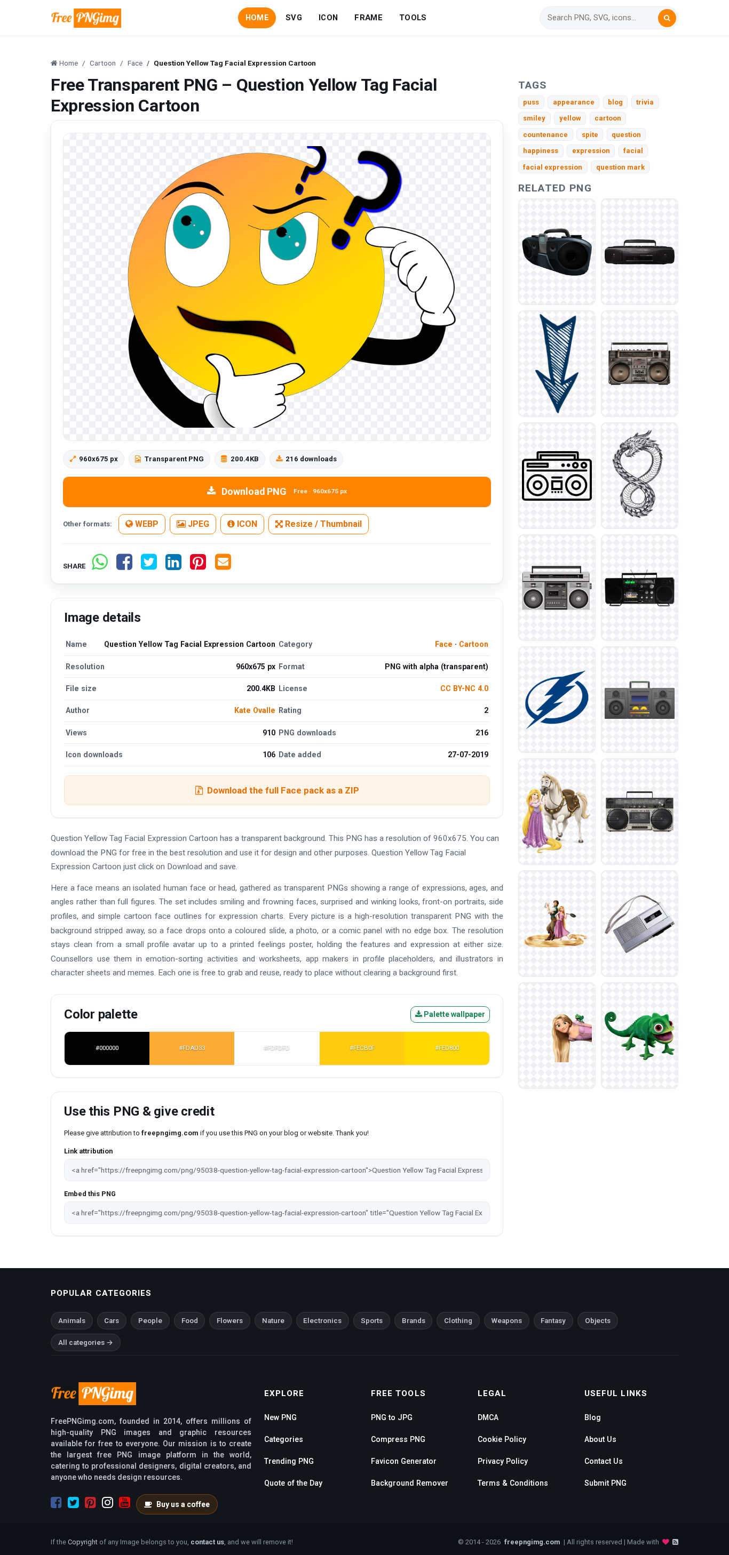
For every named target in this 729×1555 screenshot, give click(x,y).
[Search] (667, 18)
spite (590, 135)
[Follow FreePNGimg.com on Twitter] (73, 1502)
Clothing (458, 1321)
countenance (545, 135)
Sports (372, 1321)
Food (189, 1321)
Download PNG (284, 491)
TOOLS (412, 17)
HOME (257, 17)
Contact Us (603, 1461)
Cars (111, 1321)
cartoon (608, 118)
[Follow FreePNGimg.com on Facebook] (56, 1502)
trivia (645, 102)
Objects (598, 1321)
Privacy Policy (503, 1461)
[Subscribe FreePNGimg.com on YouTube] (124, 1502)
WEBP (146, 524)
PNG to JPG (392, 1417)
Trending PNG (289, 1461)
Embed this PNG (90, 1194)
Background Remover (409, 1483)
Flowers (230, 1321)
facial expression (552, 167)
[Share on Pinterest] (198, 566)
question (626, 135)
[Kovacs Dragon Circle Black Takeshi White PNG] (639, 475)
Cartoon (473, 644)
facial (633, 151)
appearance (574, 102)
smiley (534, 118)
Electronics (322, 1321)
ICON (328, 17)
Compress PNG (398, 1439)
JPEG (197, 524)
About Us (600, 1439)
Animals (71, 1321)
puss (531, 102)
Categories (283, 1439)
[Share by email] (223, 566)
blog (615, 102)
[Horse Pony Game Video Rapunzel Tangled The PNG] (557, 811)
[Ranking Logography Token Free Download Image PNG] (557, 1035)
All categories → (85, 1342)
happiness (540, 151)
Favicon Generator (404, 1461)
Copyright (83, 1542)
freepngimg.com (532, 1542)
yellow (570, 118)
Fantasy (553, 1321)
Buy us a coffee (183, 1504)
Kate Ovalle (254, 710)
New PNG (280, 1417)
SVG (294, 17)
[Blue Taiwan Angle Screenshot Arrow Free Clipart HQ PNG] (557, 363)
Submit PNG (605, 1483)
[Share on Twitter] (149, 566)
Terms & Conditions (513, 1483)
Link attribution (88, 1151)
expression (591, 151)
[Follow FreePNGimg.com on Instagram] (107, 1502)
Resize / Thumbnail (322, 524)
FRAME (368, 17)
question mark (620, 167)
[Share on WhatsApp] (99, 566)
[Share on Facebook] (124, 566)
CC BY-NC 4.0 (464, 688)
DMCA (488, 1417)
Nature (273, 1321)
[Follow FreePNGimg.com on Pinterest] (90, 1502)
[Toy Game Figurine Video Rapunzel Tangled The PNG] (557, 923)
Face (444, 644)
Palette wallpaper (453, 1014)
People (150, 1321)
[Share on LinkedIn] (173, 566)
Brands (413, 1321)
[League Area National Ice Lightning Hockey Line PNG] (557, 699)
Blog (592, 1417)
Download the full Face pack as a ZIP (283, 790)
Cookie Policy (502, 1439)
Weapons (507, 1321)
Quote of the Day (293, 1483)
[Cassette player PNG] (557, 251)
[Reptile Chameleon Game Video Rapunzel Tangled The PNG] (639, 1035)
